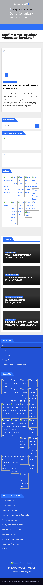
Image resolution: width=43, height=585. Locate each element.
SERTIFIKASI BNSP (10, 252)
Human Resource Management (15, 301)
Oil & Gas (5, 549)
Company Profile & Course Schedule (15, 365)
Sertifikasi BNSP (8, 500)
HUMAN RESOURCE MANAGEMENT (14, 297)
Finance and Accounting (10, 544)
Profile (4, 350)
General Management (9, 520)
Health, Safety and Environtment (13, 525)
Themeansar (36, 581)
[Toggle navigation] (23, 27)
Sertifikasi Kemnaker (9, 505)
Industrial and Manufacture (11, 529)
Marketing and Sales (9, 534)
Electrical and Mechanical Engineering (16, 515)
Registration (6, 355)
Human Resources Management (13, 539)
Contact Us (6, 360)
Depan (4, 345)
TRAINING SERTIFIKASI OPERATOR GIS (18, 256)
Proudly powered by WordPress (11, 581)
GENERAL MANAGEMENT (10, 81)
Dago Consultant (21, 13)
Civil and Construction (10, 510)
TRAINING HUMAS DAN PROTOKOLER (18, 278)
